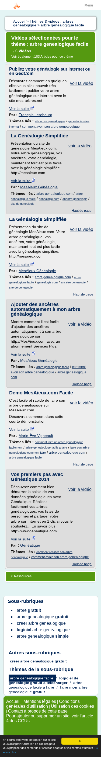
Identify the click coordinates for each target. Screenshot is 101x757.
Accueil (13, 701)
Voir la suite (19, 108)
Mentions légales (39, 701)
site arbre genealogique (50, 121)
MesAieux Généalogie (39, 187)
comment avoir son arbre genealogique (51, 127)
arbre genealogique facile (52, 367)
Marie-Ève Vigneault (36, 435)
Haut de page (82, 211)
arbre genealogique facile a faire (46, 447)
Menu (89, 5)
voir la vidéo (81, 83)
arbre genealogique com (54, 194)
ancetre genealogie (74, 198)
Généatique (30, 545)
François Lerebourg (35, 115)
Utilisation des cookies (72, 706)
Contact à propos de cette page (38, 711)
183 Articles (42, 56)
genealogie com (49, 198)
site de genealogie (22, 203)
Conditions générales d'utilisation (43, 704)
